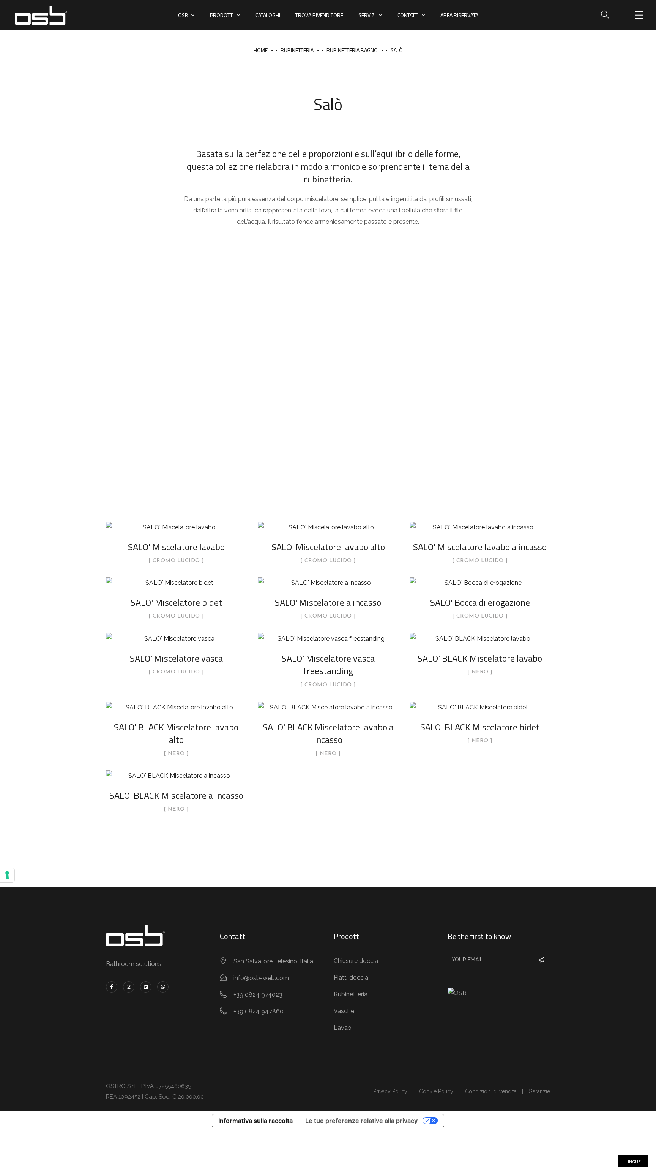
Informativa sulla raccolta (255, 1120)
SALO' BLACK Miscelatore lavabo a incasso (328, 733)
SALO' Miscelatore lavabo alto (328, 547)
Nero (480, 672)
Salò (397, 50)
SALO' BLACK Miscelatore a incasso (176, 795)
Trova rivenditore (319, 15)
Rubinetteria (297, 50)
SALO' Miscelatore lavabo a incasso (480, 547)
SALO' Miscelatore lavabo (176, 547)
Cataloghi (267, 15)
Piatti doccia (351, 977)
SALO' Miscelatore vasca (176, 658)
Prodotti (222, 15)
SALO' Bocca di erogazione (480, 602)
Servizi (367, 15)
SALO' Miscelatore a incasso (328, 602)
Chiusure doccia (356, 960)
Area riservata (459, 15)
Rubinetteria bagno (352, 50)
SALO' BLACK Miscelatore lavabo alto (176, 733)
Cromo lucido (176, 561)
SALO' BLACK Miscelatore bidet (479, 727)
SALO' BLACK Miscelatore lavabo (480, 658)
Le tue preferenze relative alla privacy (361, 1120)
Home (261, 50)
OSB (183, 15)
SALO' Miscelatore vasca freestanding (328, 664)
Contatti (408, 15)
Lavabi (343, 1027)
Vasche (344, 1011)
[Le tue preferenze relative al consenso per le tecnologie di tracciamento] (7, 875)
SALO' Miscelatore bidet (176, 602)
